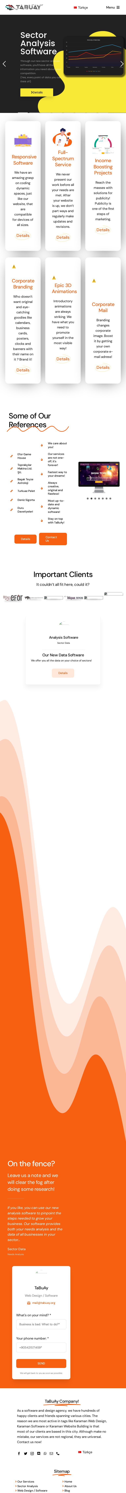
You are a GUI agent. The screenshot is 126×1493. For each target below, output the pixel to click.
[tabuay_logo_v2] (24, 5)
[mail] (51, 1453)
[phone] (58, 1453)
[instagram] (32, 1453)
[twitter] (25, 1453)
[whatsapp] (45, 1453)
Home (68, 1481)
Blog (67, 1490)
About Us (70, 1486)
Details (38, 92)
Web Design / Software (32, 1490)
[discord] (38, 1453)
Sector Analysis (27, 1486)
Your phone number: (32, 1338)
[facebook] (19, 1453)
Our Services (25, 1481)
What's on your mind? (33, 1315)
